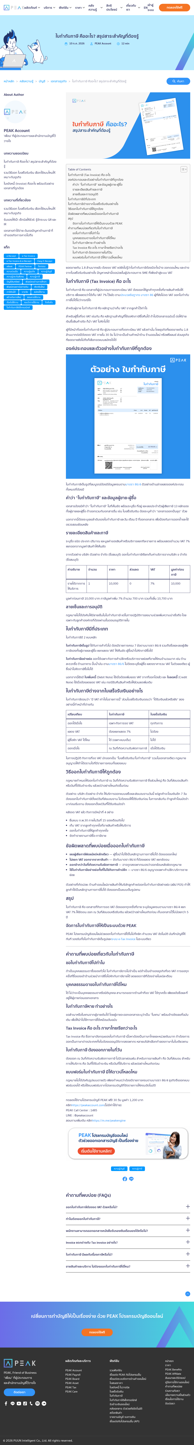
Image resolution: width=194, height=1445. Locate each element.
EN (146, 8)
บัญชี (42, 81)
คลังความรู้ (26, 81)
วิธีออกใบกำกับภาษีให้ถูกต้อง (85, 208)
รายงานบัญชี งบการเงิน (122, 1417)
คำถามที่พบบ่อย (173, 1386)
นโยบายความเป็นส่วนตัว (177, 1395)
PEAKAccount (103, 43)
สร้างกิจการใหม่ (14, 297)
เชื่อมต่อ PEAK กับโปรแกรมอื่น (125, 1375)
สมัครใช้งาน (39, 292)
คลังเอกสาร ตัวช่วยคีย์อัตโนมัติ (126, 1409)
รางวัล (25, 292)
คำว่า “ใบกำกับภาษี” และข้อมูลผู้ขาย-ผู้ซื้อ (97, 184)
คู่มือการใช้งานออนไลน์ (177, 1382)
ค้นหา (180, 81)
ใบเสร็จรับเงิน (116, 690)
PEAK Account (73, 1370)
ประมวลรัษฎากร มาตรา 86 (136, 295)
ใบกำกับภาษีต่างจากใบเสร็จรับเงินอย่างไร (93, 204)
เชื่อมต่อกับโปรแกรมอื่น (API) (124, 1421)
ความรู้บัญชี (119, 1168)
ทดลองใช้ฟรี (174, 7)
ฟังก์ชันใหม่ (39, 287)
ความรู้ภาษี (137, 1168)
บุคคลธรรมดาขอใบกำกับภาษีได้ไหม (94, 238)
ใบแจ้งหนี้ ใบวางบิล (119, 1387)
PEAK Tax (70, 1387)
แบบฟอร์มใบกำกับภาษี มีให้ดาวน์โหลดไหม (97, 257)
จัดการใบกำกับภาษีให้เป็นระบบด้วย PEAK (98, 223)
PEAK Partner (25, 266)
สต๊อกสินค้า (116, 1413)
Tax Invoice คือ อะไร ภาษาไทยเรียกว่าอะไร (98, 247)
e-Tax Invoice (28, 256)
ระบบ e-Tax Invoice (123, 939)
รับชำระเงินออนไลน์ (119, 1404)
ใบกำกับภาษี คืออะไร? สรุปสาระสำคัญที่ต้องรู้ (99, 81)
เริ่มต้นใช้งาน (12, 302)
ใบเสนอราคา (116, 1383)
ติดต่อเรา (19, 1392)
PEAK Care (71, 1391)
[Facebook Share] (125, 1180)
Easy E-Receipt (45, 261)
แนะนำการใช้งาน (31, 302)
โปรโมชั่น (49, 302)
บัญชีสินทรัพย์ (13, 281)
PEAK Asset (72, 1383)
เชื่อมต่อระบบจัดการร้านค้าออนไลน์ (128, 1379)
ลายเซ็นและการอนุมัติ (85, 194)
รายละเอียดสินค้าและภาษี (87, 189)
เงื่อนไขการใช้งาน (174, 1399)
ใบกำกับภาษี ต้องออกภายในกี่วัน (92, 252)
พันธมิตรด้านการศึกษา (36, 281)
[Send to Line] (131, 1180)
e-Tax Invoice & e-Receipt (19, 261)
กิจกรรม (41, 266)
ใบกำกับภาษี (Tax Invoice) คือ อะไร (89, 175)
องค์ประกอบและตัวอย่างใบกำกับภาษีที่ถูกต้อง (95, 179)
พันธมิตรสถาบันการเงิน (17, 287)
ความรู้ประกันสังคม (15, 276)
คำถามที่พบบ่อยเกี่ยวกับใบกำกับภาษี (90, 228)
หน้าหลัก (9, 81)
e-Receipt (11, 256)
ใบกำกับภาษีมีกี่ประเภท (82, 199)
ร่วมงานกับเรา (172, 1391)
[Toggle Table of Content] (182, 169)
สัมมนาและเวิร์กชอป (175, 1378)
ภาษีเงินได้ (11, 292)
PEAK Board (72, 1379)
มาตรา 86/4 (133, 484)
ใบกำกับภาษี (116, 1396)
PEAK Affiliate (173, 1374)
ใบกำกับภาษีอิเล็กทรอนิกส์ (18, 307)
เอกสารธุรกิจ (59, 81)
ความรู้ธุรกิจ (29, 271)
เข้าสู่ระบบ (151, 7)
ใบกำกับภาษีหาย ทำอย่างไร (89, 242)
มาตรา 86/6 (116, 664)
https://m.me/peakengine (109, 1120)
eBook (10, 266)
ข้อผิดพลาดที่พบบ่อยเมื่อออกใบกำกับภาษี (93, 213)
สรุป (70, 218)
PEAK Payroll (72, 1375)
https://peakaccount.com (87, 1105)
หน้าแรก (169, 1361)
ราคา (168, 1365)
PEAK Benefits (173, 1369)
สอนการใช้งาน (33, 297)
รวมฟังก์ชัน (116, 1370)
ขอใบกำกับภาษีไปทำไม (86, 233)
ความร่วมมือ (12, 271)
